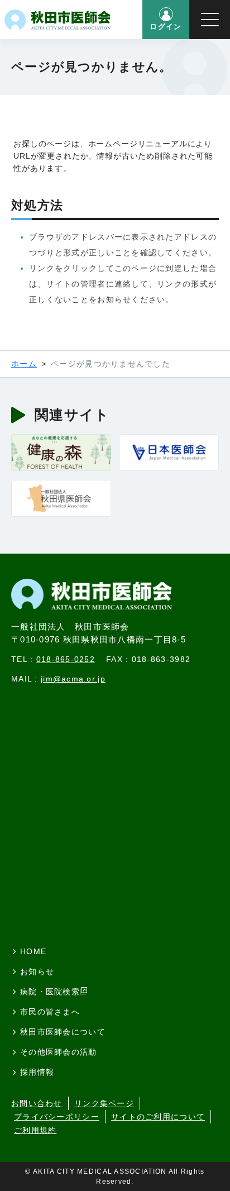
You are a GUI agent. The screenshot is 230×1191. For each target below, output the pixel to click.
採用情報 (37, 1072)
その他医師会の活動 (58, 1051)
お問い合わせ (37, 1103)
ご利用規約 (35, 1130)
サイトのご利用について (158, 1116)
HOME (33, 951)
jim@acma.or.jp (73, 678)
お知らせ (37, 971)
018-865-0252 (65, 659)
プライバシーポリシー (56, 1116)
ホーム (24, 363)
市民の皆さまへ (50, 1011)
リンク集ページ (104, 1103)
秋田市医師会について (63, 1031)
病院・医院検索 (50, 991)
